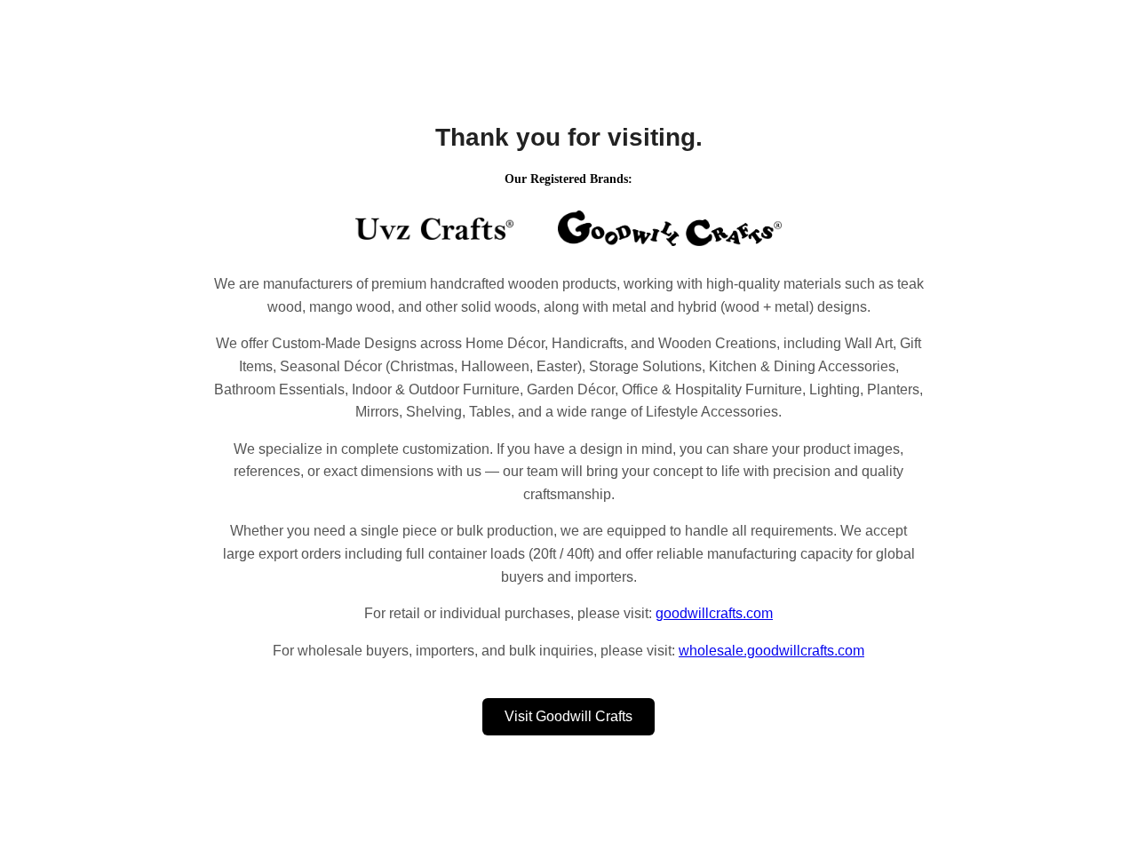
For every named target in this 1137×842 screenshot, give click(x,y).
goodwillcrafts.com (714, 613)
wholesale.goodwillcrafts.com (771, 650)
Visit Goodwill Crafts (568, 716)
